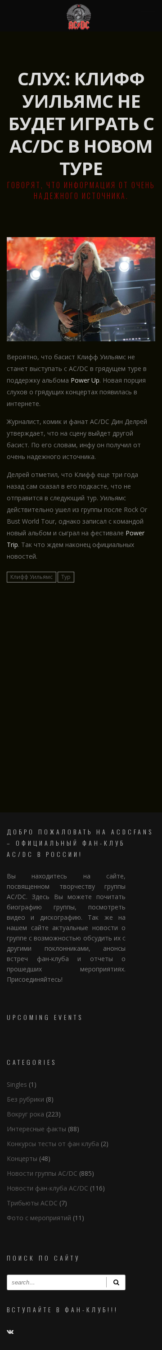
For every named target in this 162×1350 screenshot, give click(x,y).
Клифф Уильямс (31, 577)
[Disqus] (81, 696)
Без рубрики (25, 1099)
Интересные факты (36, 1129)
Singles (17, 1084)
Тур (66, 577)
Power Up (85, 380)
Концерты (22, 1158)
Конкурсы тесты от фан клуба (53, 1143)
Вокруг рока (25, 1114)
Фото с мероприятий (39, 1217)
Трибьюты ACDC (32, 1203)
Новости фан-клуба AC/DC (47, 1188)
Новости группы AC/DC (42, 1173)
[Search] (116, 1282)
